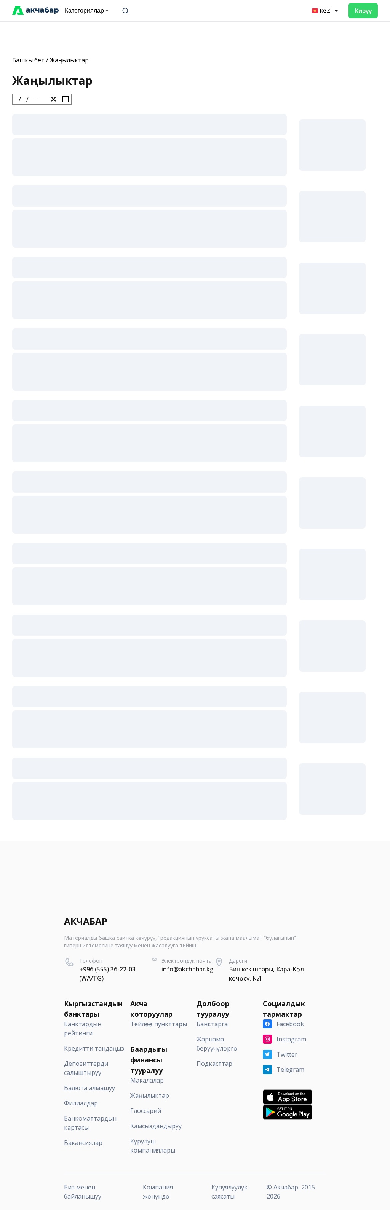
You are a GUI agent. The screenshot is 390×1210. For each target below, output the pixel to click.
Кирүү (363, 10)
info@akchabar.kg (187, 969)
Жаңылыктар (69, 60)
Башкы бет (28, 60)
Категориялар (84, 10)
